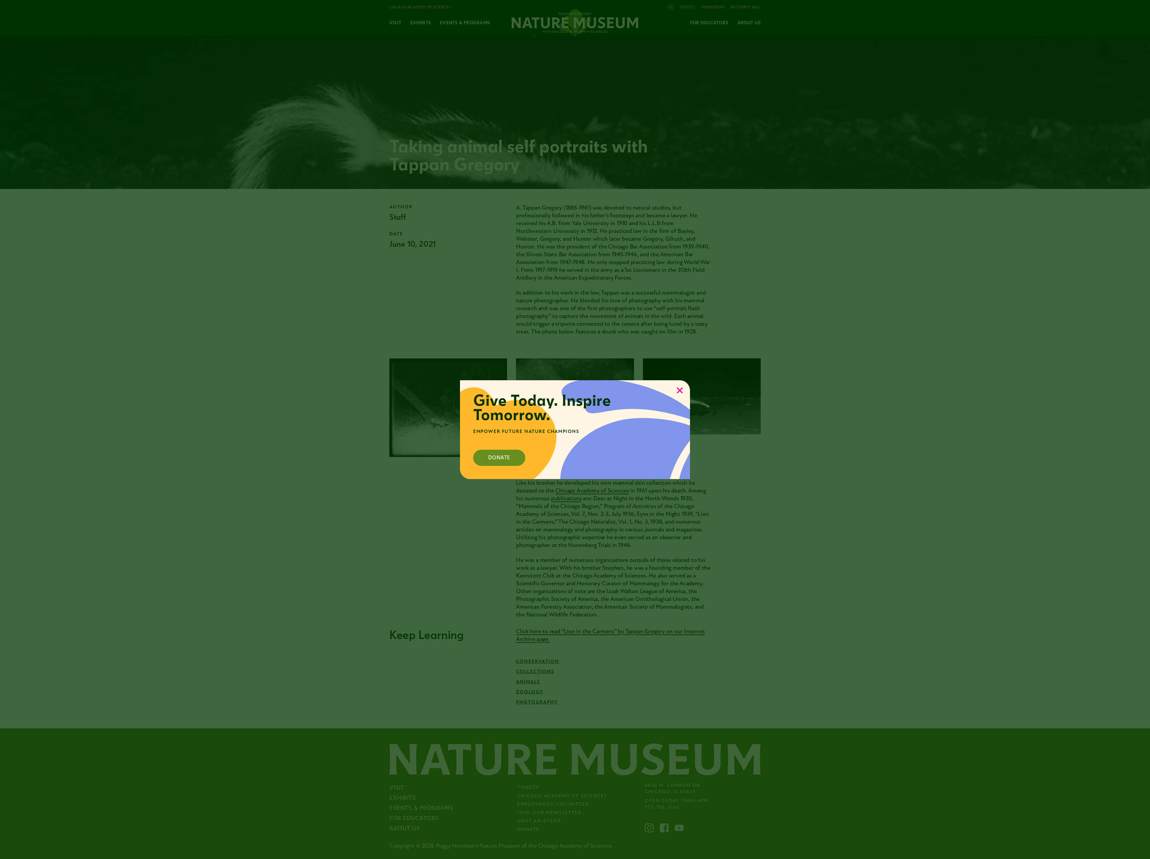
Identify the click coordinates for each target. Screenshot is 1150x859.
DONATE (499, 458)
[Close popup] (679, 390)
